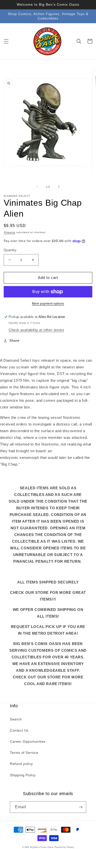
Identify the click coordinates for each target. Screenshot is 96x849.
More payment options (48, 303)
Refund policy (21, 764)
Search (16, 719)
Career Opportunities (28, 741)
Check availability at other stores (36, 330)
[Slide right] (58, 186)
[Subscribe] (80, 807)
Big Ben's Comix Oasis (41, 847)
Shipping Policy (23, 775)
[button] (6, 41)
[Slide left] (37, 186)
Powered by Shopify (64, 847)
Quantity (10, 250)
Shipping (9, 232)
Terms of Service (24, 753)
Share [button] (14, 340)
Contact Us (19, 730)
